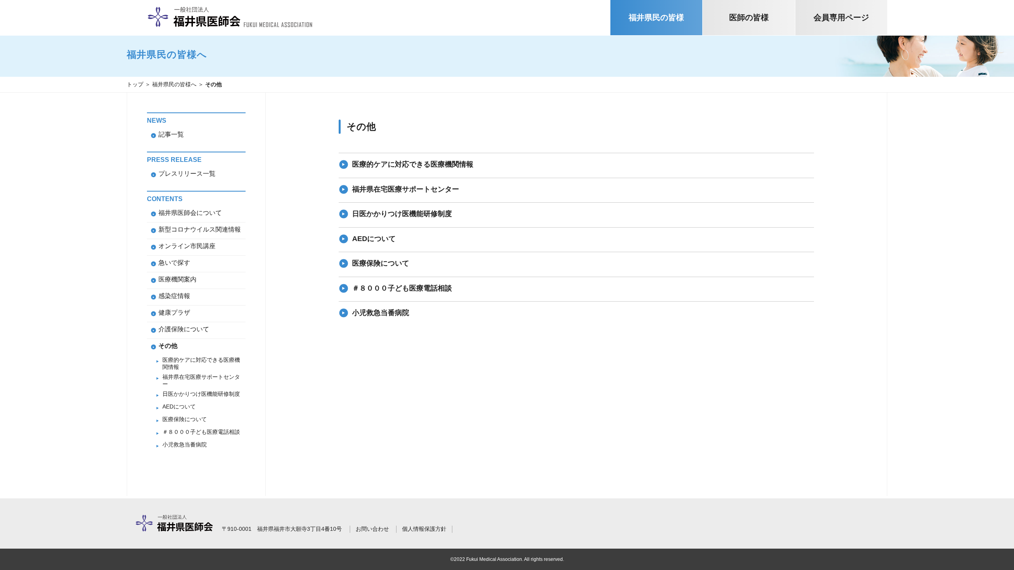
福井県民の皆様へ (174, 84)
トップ (135, 84)
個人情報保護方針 (424, 529)
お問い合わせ (372, 529)
